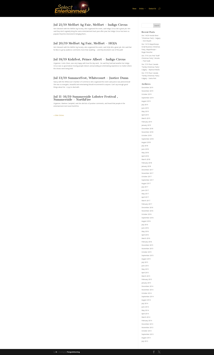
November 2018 (147, 132)
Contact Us (152, 9)
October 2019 (146, 94)
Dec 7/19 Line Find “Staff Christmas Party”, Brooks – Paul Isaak (151, 58)
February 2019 (147, 122)
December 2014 (147, 286)
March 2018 (146, 159)
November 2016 (147, 211)
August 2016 (146, 221)
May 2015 (145, 269)
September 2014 (147, 296)
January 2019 (146, 125)
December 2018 (147, 128)
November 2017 (147, 173)
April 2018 (145, 156)
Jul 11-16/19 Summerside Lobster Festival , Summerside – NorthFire (86, 98)
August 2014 (146, 300)
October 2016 (146, 214)
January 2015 (146, 283)
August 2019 (146, 101)
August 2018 (146, 142)
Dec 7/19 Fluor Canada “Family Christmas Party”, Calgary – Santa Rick (151, 75)
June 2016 (145, 228)
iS (56, 352)
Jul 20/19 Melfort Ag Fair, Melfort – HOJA (85, 43)
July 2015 (145, 262)
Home (134, 9)
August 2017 (146, 183)
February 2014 (147, 320)
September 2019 (147, 98)
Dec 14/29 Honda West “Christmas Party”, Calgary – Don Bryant (151, 38)
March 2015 (146, 276)
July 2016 (145, 225)
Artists (141, 9)
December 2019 (147, 87)
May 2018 (145, 153)
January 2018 (146, 166)
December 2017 (147, 170)
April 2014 (145, 314)
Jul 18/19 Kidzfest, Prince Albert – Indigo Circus (90, 59)
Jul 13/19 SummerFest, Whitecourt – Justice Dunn (91, 78)
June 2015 (145, 266)
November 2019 (147, 91)
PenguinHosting (73, 352)
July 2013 (145, 341)
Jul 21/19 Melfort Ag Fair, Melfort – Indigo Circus (91, 24)
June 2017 (145, 190)
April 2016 (145, 235)
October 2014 (146, 293)
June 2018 (145, 149)
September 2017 (147, 180)
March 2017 (146, 200)
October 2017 (146, 176)
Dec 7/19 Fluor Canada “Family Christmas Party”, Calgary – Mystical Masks (151, 67)
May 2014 (145, 310)
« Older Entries (59, 115)
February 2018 (147, 163)
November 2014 (147, 290)
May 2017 (145, 194)
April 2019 (145, 115)
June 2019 (145, 108)
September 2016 (147, 218)
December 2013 (147, 324)
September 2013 (147, 334)
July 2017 (145, 187)
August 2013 (146, 338)
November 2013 (147, 327)
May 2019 (145, 111)
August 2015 (146, 259)
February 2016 (147, 242)
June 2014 (145, 307)
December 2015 (147, 245)
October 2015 (146, 252)
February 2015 (147, 279)
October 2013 (146, 331)
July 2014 (145, 303)
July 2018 (145, 146)
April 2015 (145, 273)
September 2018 (147, 139)
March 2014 (146, 317)
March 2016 (146, 238)
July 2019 (145, 105)
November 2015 (147, 248)
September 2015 (147, 255)
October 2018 (146, 135)
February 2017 (147, 204)
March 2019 (146, 118)
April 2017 (145, 197)
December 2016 (147, 207)
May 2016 (145, 231)
